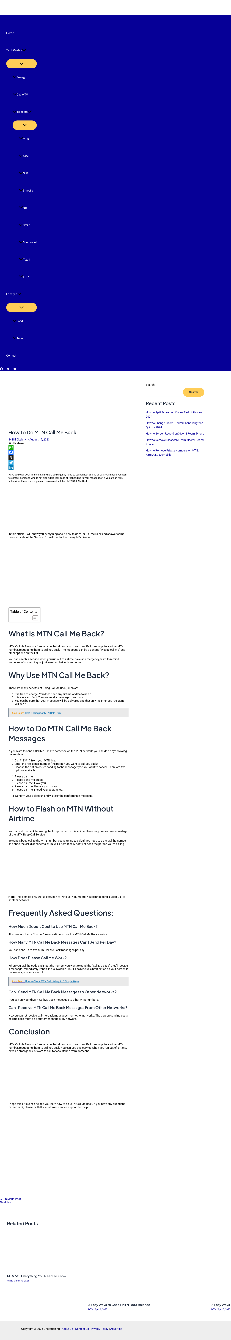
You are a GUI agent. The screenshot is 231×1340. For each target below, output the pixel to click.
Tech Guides (14, 50)
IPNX (26, 276)
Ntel (25, 207)
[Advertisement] (68, 394)
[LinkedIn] (68, 467)
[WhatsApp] (68, 447)
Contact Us (82, 1328)
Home (10, 33)
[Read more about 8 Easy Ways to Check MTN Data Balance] (147, 1298)
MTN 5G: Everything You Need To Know (36, 1276)
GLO (25, 173)
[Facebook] (1, 369)
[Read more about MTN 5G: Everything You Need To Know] (45, 1269)
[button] (24, 50)
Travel (20, 338)
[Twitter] (8, 369)
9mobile (28, 190)
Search (150, 384)
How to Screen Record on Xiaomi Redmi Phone (175, 433)
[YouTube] (15, 369)
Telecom (22, 111)
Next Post (8, 1202)
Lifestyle (11, 294)
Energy (21, 77)
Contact (11, 355)
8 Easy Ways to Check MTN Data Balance (119, 1305)
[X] (68, 457)
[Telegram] (68, 462)
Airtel (26, 156)
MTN (26, 138)
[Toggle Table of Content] (33, 618)
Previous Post (10, 1199)
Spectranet (30, 242)
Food (20, 321)
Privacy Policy (99, 1328)
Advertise (116, 1328)
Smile (26, 225)
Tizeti (26, 259)
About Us (67, 1328)
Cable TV (22, 94)
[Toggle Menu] (21, 63)
